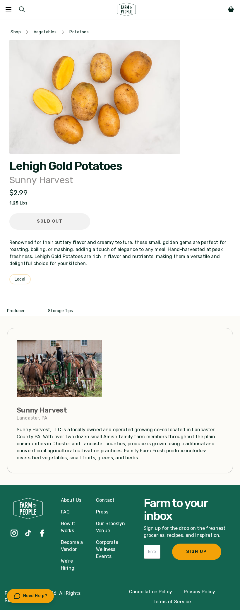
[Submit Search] (21, 9)
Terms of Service (172, 601)
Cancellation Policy (150, 591)
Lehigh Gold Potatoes (65, 166)
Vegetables (45, 32)
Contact (105, 500)
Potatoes (79, 32)
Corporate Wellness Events (107, 549)
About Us (71, 500)
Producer (16, 310)
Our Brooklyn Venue (110, 527)
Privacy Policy (199, 591)
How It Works (68, 527)
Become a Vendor (72, 545)
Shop (16, 32)
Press (102, 512)
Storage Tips (60, 310)
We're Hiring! (68, 564)
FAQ (65, 512)
